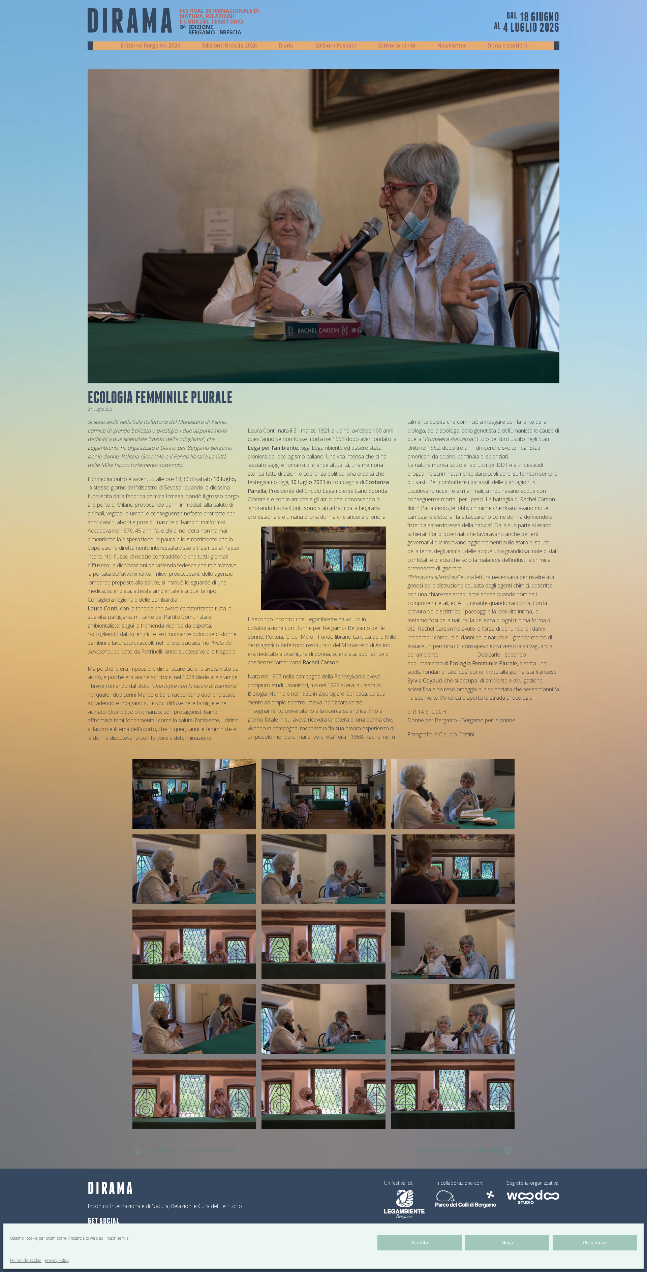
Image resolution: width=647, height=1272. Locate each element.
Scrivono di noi (396, 45)
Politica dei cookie (25, 1260)
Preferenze (595, 1242)
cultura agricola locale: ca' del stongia (459, 1150)
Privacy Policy (57, 1260)
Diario (286, 45)
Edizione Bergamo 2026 (150, 45)
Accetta (419, 1242)
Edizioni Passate (336, 45)
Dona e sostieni (507, 45)
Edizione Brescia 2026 (229, 45)
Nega (507, 1242)
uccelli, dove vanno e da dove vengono (189, 1150)
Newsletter (451, 45)
